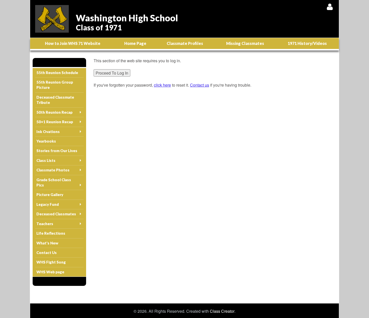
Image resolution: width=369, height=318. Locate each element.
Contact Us (46, 252)
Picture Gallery (49, 194)
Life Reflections (50, 233)
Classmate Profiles (185, 43)
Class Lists (45, 160)
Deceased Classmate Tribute (55, 100)
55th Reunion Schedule (57, 72)
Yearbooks (46, 141)
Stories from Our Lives (56, 150)
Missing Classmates (245, 43)
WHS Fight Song (51, 262)
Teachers (44, 223)
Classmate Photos (53, 170)
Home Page (135, 43)
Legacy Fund (47, 204)
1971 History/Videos (307, 43)
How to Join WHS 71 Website (72, 43)
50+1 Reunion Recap (54, 121)
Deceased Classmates (56, 214)
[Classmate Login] (329, 6)
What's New (47, 243)
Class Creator (222, 311)
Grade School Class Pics (53, 182)
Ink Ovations (48, 131)
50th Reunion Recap (54, 112)
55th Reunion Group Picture (54, 85)
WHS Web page (50, 272)
